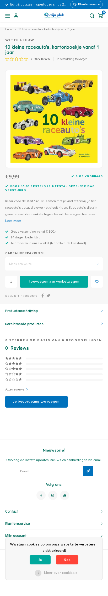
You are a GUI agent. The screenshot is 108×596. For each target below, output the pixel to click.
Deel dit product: (21, 296)
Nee (67, 560)
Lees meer (13, 220)
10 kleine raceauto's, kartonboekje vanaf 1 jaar (46, 29)
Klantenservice (89, 4)
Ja (40, 560)
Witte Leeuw (20, 40)
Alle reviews (15, 389)
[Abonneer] (88, 471)
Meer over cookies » (60, 572)
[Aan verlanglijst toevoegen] (97, 282)
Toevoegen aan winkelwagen (54, 281)
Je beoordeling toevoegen (72, 59)
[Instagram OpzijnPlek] (52, 495)
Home (8, 29)
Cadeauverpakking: (24, 253)
